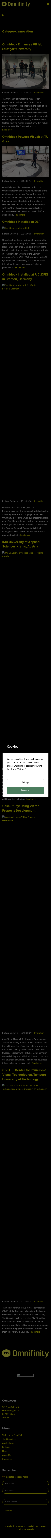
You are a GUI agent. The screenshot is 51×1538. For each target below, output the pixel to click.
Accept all (25, 790)
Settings (25, 782)
